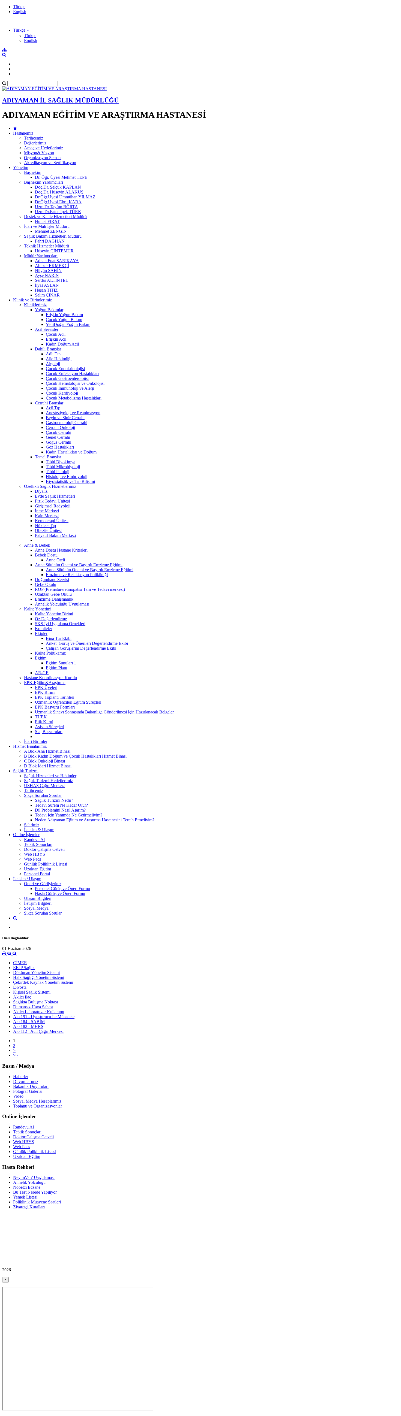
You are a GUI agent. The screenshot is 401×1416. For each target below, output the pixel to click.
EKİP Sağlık (24, 967)
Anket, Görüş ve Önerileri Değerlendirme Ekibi (87, 643)
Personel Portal (37, 874)
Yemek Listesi (25, 1197)
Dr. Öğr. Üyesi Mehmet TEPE (61, 177)
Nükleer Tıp (45, 525)
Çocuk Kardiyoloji (62, 393)
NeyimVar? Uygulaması (34, 1177)
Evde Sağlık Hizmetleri (55, 496)
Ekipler (41, 633)
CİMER (20, 962)
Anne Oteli (55, 560)
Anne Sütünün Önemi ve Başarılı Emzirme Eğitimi (78, 564)
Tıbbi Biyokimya (60, 461)
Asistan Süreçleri (49, 726)
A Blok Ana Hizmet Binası (47, 751)
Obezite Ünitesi (48, 530)
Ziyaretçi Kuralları (29, 1207)
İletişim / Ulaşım (27, 878)
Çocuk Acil (55, 334)
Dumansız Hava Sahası (33, 1006)
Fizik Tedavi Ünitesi (52, 501)
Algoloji (53, 363)
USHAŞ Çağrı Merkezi (44, 785)
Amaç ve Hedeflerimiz (43, 148)
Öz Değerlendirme (51, 618)
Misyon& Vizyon (39, 152)
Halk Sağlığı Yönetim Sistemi (38, 977)
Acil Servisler (46, 329)
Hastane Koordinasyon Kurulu (50, 677)
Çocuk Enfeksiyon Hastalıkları (72, 373)
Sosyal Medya (36, 908)
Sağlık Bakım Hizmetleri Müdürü (53, 236)
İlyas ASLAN (47, 285)
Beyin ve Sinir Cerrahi (65, 417)
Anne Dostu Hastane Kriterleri (61, 550)
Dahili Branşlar (48, 349)
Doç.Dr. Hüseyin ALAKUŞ (59, 192)
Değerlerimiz (35, 143)
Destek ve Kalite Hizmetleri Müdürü (55, 216)
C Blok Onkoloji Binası (44, 761)
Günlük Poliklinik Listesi (45, 864)
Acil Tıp (53, 408)
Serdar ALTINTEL (51, 280)
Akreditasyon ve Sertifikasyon (50, 162)
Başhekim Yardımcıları (43, 182)
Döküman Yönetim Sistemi (36, 972)
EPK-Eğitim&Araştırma (44, 682)
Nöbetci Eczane (26, 1187)
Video (18, 1096)
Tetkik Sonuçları (38, 844)
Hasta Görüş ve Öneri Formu (60, 893)
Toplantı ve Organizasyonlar (37, 1106)
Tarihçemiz (33, 138)
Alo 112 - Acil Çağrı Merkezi (38, 1031)
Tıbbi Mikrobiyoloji (63, 466)
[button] (21, 30)
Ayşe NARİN (47, 275)
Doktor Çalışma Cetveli (44, 849)
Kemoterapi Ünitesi (51, 520)
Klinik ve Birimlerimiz (32, 300)
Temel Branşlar (48, 457)
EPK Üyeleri (46, 687)
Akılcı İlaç (22, 997)
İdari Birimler (35, 741)
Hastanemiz (23, 133)
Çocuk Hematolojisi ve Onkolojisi (75, 383)
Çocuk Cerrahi (58, 432)
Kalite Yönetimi (37, 609)
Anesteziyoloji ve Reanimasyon (73, 412)
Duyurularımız (25, 1081)
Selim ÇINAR (47, 295)
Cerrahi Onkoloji (60, 427)
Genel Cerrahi (58, 437)
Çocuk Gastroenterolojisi (67, 378)
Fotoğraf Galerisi (27, 1091)
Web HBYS (34, 854)
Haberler (20, 1076)
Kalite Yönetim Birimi (54, 614)
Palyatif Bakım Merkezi (55, 535)
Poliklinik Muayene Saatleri (37, 1202)
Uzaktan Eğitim (37, 869)
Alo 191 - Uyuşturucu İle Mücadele (43, 1016)
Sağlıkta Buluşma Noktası (35, 1002)
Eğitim (40, 658)
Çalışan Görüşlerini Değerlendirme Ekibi (81, 648)
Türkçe (19, 6)
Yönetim (20, 167)
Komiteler (43, 628)
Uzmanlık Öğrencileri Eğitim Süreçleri (68, 702)
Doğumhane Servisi (52, 579)
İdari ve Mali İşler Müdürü (47, 226)
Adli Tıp (53, 354)
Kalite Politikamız (50, 653)
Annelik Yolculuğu (29, 1182)
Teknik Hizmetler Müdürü (46, 246)
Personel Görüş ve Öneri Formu (62, 888)
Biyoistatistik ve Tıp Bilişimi (70, 481)
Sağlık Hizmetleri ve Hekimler (50, 775)
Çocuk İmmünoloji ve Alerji (70, 388)
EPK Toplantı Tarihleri (54, 697)
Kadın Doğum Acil (62, 344)
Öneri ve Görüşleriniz (42, 883)
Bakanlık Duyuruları (31, 1086)
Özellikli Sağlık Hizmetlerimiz (50, 486)
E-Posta (19, 987)
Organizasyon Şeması (42, 157)
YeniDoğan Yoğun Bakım (68, 324)
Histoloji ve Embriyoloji (66, 476)
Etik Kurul (44, 721)
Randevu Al (34, 839)
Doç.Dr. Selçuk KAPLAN (58, 187)
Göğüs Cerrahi (58, 442)
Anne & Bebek (37, 545)
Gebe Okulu (45, 584)
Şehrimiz (31, 824)
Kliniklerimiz (35, 304)
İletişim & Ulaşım (39, 829)
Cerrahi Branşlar (49, 403)
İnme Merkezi (47, 511)
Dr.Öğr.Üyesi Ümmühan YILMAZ (65, 197)
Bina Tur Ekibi (58, 638)
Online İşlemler (26, 834)
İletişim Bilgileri (38, 903)
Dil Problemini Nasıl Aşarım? (60, 810)
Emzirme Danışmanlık (54, 599)
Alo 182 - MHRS (28, 1026)
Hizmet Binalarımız (30, 746)
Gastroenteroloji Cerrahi (66, 422)
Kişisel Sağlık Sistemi (31, 992)
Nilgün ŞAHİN (48, 270)
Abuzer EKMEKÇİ (52, 265)
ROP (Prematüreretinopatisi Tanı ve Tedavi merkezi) (80, 589)
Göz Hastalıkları (60, 447)
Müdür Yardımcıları (41, 255)
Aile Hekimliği (58, 358)
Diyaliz (41, 491)
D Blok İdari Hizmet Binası (47, 766)
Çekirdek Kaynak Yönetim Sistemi (43, 982)
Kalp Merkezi (47, 515)
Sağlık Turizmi (25, 770)
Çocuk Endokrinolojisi (65, 368)
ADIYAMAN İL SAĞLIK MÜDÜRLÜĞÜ (60, 100)
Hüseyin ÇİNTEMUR (54, 251)
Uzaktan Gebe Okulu (53, 594)
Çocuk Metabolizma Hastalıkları (73, 398)
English (19, 11)
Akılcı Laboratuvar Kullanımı (38, 1011)
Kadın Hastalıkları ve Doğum (71, 452)
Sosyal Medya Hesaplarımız (37, 1101)
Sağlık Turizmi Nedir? (54, 800)
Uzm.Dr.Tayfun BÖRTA (56, 206)
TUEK (41, 717)
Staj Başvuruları (48, 731)
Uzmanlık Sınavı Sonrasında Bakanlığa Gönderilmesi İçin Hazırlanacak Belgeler (104, 712)
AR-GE (42, 672)
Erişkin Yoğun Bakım (64, 314)
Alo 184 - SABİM (29, 1021)
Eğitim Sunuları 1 (61, 663)
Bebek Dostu (46, 555)
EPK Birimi (45, 692)
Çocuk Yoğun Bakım (64, 319)
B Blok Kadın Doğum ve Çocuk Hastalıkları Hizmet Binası (75, 756)
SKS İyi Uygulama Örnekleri (60, 623)
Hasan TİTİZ (46, 290)
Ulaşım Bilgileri (37, 898)
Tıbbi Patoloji (57, 471)
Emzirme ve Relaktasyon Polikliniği (77, 574)
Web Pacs (32, 859)
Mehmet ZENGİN (51, 231)
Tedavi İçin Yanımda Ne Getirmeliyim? (68, 815)
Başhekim (32, 172)
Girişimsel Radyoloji (52, 506)
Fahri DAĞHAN (50, 241)
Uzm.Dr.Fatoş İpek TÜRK (58, 211)
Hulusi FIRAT (47, 221)
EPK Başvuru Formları (55, 707)
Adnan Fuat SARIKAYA (57, 260)
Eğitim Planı (56, 667)
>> (15, 1055)
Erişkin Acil (56, 339)
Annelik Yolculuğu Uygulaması (62, 604)
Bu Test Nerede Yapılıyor (35, 1192)
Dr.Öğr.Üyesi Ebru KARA (58, 201)
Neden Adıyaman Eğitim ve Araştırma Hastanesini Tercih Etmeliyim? (94, 820)
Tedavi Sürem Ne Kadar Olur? (61, 805)
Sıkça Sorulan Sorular (43, 795)
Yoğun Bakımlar (49, 309)
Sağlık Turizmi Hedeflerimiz (48, 780)
